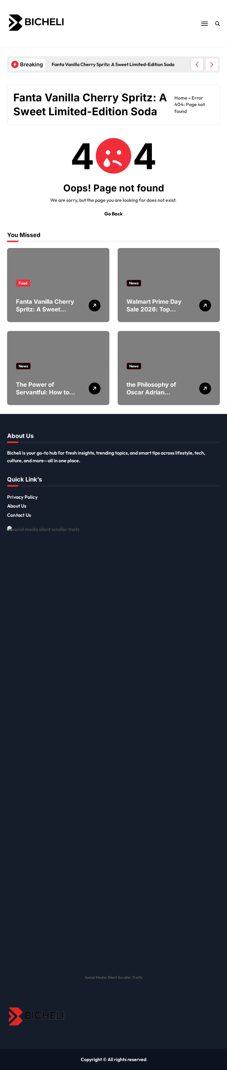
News (134, 283)
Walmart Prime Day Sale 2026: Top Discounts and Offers (157, 309)
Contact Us (19, 515)
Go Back (113, 214)
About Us (17, 506)
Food (23, 283)
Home (180, 98)
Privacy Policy (22, 497)
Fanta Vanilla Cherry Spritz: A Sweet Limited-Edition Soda (45, 309)
